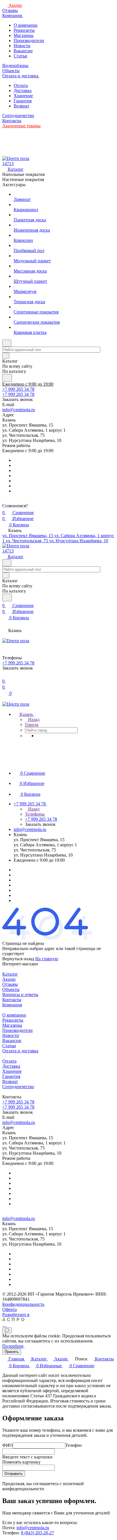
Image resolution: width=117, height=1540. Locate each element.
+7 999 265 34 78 (18, 389)
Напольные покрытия (23, 174)
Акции (9, 979)
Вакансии (23, 50)
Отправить (14, 1474)
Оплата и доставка (20, 1050)
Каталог (10, 974)
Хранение (23, 95)
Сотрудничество (18, 1086)
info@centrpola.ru (18, 409)
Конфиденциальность (23, 1304)
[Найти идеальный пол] (7, 378)
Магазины (24, 35)
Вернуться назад (18, 958)
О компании (25, 25)
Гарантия (23, 100)
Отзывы (10, 984)
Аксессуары (14, 184)
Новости (22, 45)
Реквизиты (24, 30)
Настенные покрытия (23, 179)
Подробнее (13, 1346)
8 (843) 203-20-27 (37, 1532)
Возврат (21, 105)
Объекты (11, 989)
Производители (29, 40)
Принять (12, 1352)
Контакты (11, 999)
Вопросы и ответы (20, 994)
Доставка (23, 90)
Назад (33, 719)
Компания (12, 1004)
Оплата (21, 85)
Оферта (9, 1309)
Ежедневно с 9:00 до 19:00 (27, 384)
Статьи (20, 55)
